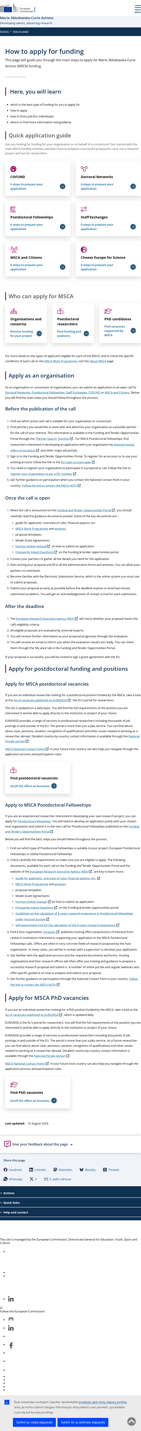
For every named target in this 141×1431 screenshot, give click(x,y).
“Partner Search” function (52, 439)
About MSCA (98, 361)
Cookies (12, 1383)
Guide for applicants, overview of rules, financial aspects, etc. (55, 878)
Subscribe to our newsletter (25, 1276)
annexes (60, 529)
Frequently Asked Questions (34, 552)
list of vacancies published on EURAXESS (40, 700)
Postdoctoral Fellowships (31, 217)
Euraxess (50, 932)
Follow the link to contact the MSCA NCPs (49, 486)
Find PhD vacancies (26, 1092)
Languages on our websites (25, 1380)
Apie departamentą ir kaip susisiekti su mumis (37, 1272)
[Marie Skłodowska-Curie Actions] (20, 8)
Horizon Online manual (30, 546)
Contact (12, 1370)
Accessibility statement (22, 1251)
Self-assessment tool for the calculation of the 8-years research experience (65, 925)
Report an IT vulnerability (23, 1376)
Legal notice (15, 1390)
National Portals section (50, 1056)
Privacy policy (16, 1387)
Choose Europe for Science (103, 257)
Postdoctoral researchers (68, 321)
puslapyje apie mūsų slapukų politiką (103, 1402)
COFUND (17, 176)
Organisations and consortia (26, 321)
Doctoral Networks (97, 176)
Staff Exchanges (94, 217)
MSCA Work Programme (60, 361)
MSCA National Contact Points (25, 749)
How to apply (21, 31)
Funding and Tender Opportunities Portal (84, 510)
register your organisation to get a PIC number (41, 474)
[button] (12, 1170)
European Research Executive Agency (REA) (45, 619)
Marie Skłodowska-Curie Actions (42, 1229)
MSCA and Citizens (26, 257)
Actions (4, 31)
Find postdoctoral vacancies (34, 778)
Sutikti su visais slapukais (34, 1422)
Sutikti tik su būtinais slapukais (83, 1422)
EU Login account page (76, 462)
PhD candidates (117, 319)
